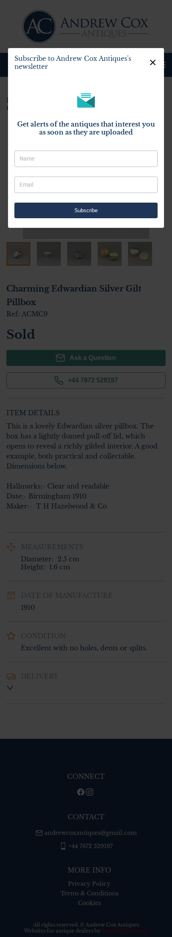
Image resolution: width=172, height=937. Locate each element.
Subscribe (86, 210)
